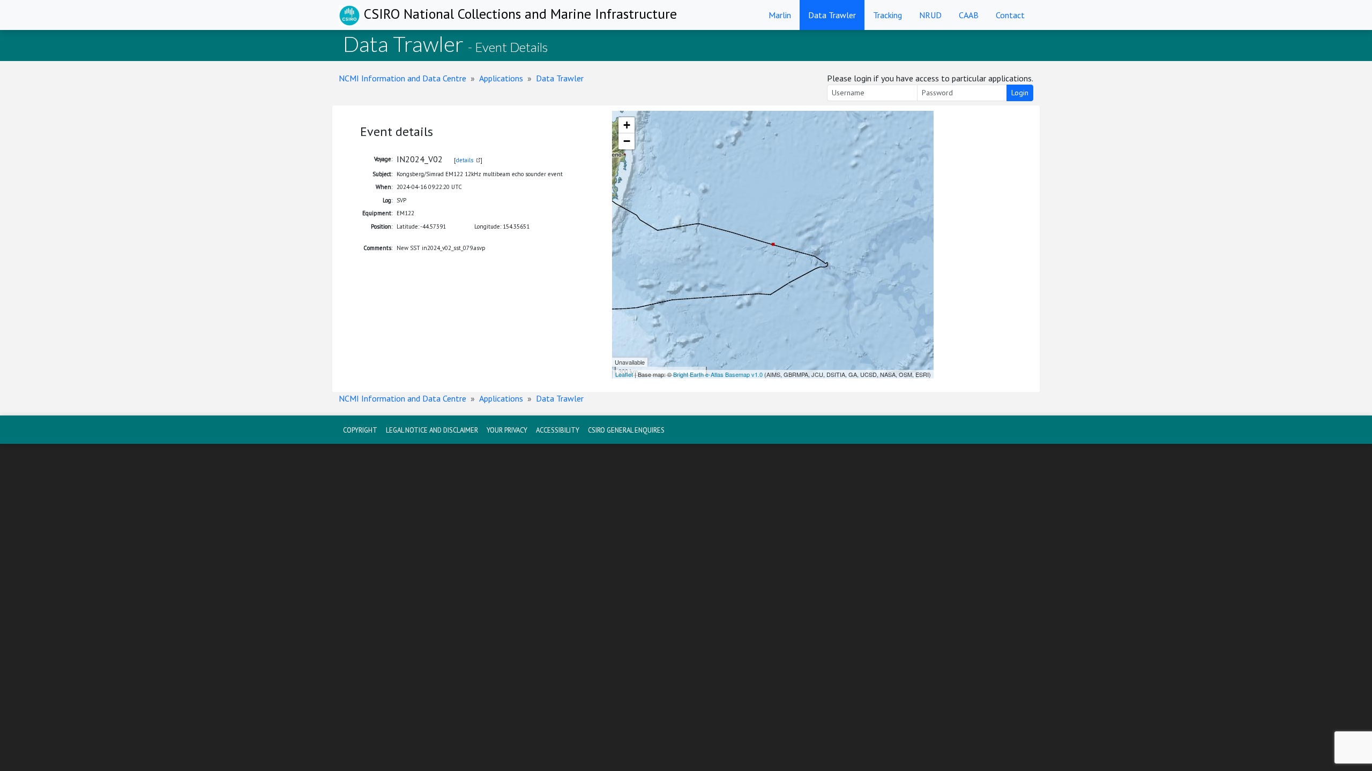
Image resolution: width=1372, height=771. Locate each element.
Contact (1010, 15)
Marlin (780, 15)
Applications (501, 78)
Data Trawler (832, 15)
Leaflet (624, 374)
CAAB (969, 15)
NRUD (930, 15)
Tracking (887, 15)
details (464, 160)
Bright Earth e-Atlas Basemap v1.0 (718, 374)
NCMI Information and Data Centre (402, 78)
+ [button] (626, 125)
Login (1019, 92)
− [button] (626, 141)
